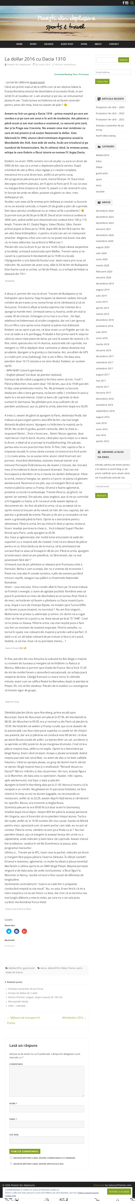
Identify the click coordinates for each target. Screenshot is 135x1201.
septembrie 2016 (105, 410)
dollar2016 (53, 968)
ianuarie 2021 (103, 229)
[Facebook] (123, 2)
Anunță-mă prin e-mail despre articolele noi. (38, 1163)
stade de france (14, 972)
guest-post (29, 968)
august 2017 (102, 374)
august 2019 (102, 289)
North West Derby (106, 135)
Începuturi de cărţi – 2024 (110, 107)
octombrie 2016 (104, 404)
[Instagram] (126, 2)
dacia (43, 968)
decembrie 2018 (105, 319)
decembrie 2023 (105, 216)
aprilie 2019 (102, 307)
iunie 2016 (102, 429)
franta (71, 968)
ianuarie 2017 (103, 392)
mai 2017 (101, 380)
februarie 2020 (104, 271)
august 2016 (102, 417)
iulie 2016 (101, 423)
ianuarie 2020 (103, 277)
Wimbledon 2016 (74, 1017)
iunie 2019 (102, 301)
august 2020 (102, 247)
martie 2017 (102, 386)
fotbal (64, 968)
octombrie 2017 (104, 368)
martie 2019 (102, 314)
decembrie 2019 (105, 283)
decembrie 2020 (105, 235)
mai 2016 (101, 435)
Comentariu (16, 1064)
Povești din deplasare (19, 64)
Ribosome (99, 1185)
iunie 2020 (102, 259)
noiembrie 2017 (104, 362)
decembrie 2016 (105, 398)
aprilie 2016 (102, 441)
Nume (13, 1103)
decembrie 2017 (105, 356)
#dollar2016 (15, 968)
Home (19, 44)
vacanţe (100, 191)
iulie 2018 (101, 332)
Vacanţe (48, 44)
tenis (98, 185)
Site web (13, 1134)
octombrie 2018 (104, 326)
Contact (114, 44)
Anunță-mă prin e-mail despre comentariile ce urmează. (44, 1158)
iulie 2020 (101, 253)
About (98, 44)
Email (13, 1119)
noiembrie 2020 (104, 241)
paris (79, 968)
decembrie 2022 (105, 222)
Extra (84, 44)
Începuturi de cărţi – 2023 (110, 113)
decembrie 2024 (105, 210)
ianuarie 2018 (103, 350)
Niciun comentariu (65, 64)
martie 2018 (102, 344)
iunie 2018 (102, 338)
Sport (33, 44)
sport (99, 179)
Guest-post (67, 44)
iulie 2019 (101, 295)
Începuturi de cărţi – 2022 (110, 119)
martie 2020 (102, 265)
